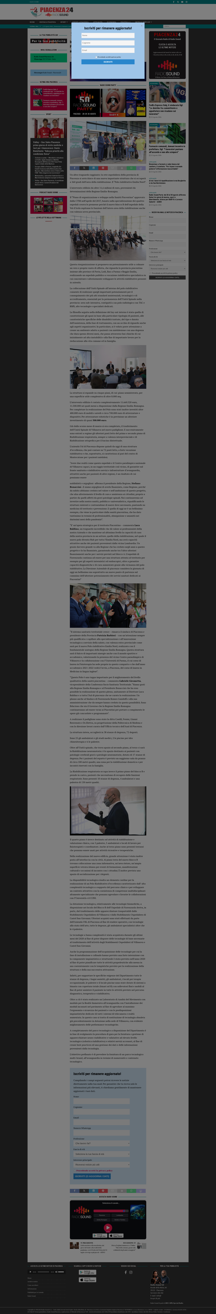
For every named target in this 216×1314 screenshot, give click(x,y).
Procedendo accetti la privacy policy (109, 57)
